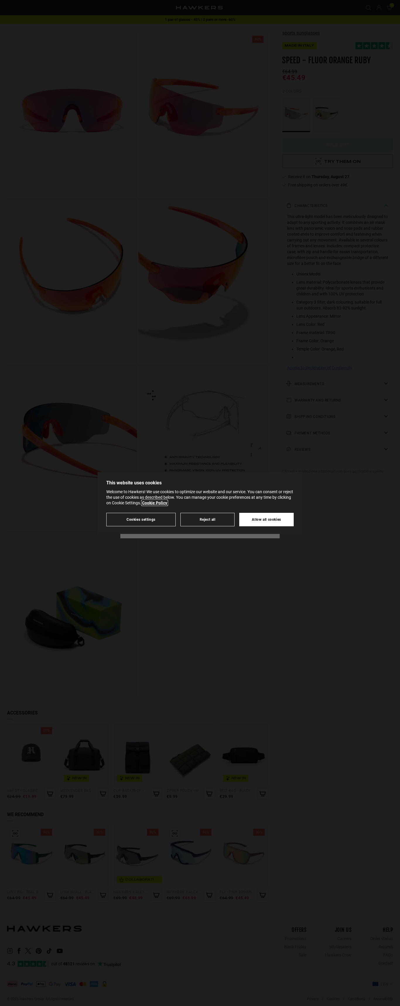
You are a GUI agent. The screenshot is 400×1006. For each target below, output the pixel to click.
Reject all (208, 519)
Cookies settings (141, 519)
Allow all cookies (266, 519)
